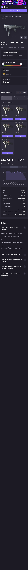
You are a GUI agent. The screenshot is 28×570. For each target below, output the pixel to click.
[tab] (5, 167)
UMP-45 (13, 16)
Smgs (8, 16)
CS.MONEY (3, 16)
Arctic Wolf (18, 16)
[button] (14, 70)
